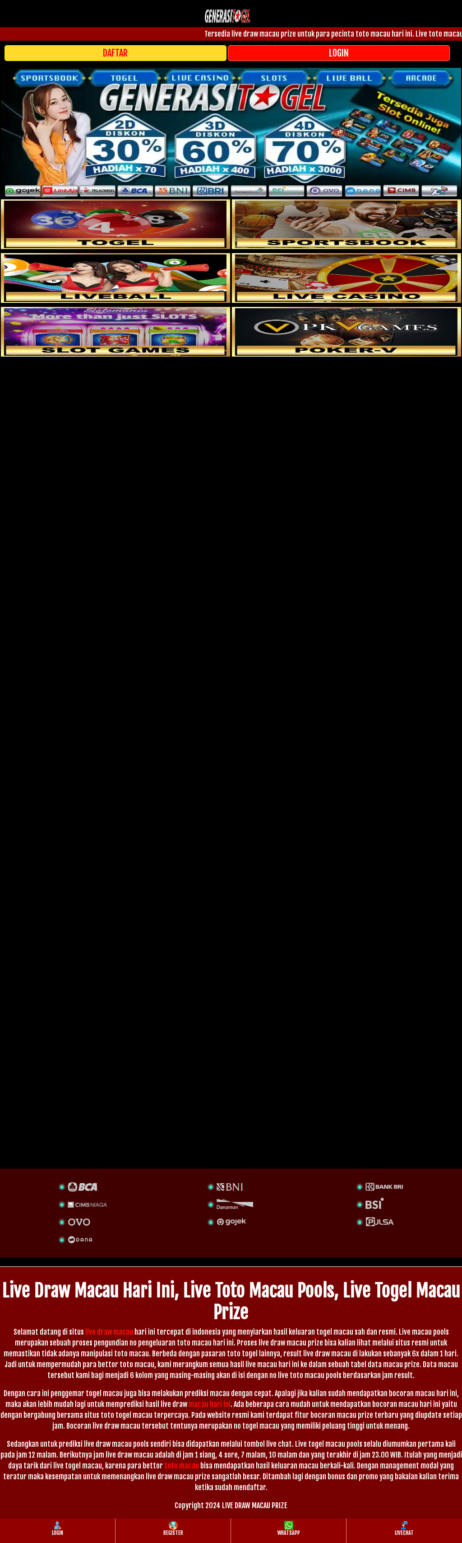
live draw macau (109, 1331)
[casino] (346, 278)
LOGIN (339, 53)
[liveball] (346, 332)
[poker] (115, 332)
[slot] (346, 224)
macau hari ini (210, 1404)
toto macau (181, 1465)
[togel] (115, 224)
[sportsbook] (115, 278)
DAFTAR (115, 53)
